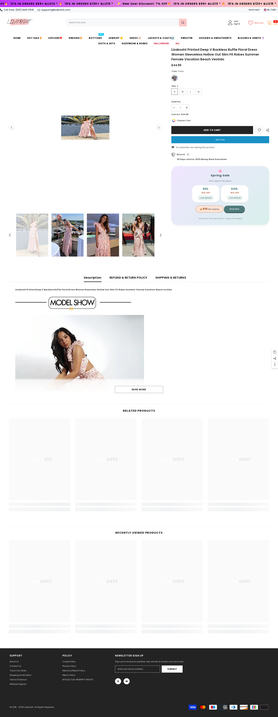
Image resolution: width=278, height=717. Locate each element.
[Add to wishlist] (259, 130)
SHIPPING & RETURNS (170, 278)
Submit (172, 669)
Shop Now (234, 209)
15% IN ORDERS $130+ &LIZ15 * (171, 3)
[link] (39, 504)
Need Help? (254, 9)
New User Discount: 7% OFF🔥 (66, 3)
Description (93, 278)
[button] (11, 127)
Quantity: (176, 101)
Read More (139, 389)
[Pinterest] (118, 681)
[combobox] (122, 22)
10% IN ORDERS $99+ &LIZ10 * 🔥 (119, 3)
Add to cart (212, 130)
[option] (85, 128)
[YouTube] (127, 681)
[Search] (126, 22)
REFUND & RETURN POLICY (128, 278)
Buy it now (220, 140)
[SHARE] (266, 130)
